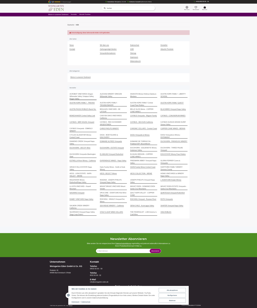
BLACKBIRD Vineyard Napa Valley (173, 109)
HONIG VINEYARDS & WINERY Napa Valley (172, 175)
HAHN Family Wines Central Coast (142, 167)
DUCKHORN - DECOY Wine (80, 148)
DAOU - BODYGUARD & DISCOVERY (109, 136)
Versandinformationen (108, 53)
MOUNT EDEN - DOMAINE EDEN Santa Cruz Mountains (142, 187)
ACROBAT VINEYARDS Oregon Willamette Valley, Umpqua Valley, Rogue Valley (82, 96)
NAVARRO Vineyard (77, 193)
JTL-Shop (198, 305)
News (72, 45)
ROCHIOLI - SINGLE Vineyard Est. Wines (112, 200)
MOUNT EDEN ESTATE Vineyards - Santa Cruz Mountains (174, 187)
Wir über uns (104, 45)
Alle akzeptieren (172, 290)
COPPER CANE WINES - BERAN (173, 128)
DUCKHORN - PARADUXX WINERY (174, 141)
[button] (187, 8)
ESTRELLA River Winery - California (83, 160)
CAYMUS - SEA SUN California (141, 122)
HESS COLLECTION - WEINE (141, 173)
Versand (70, 305)
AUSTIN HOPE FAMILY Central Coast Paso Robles (141, 104)
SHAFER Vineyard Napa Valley (172, 205)
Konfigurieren (172, 295)
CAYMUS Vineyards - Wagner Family (143, 115)
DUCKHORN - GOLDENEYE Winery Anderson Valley (143, 149)
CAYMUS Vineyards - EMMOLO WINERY (81, 130)
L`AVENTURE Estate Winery (171, 180)
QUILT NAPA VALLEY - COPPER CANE (142, 194)
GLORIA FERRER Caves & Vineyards (170, 162)
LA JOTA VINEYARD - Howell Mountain (80, 187)
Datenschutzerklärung (123, 243)
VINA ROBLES (166, 212)
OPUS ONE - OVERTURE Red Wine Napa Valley (113, 194)
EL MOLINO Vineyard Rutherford (111, 154)
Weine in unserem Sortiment (80, 77)
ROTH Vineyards (167, 199)
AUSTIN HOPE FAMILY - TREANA (82, 103)
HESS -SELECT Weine (108, 173)
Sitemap (133, 53)
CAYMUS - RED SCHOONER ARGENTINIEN (110, 123)
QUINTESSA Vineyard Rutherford (173, 193)
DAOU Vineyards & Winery (139, 135)
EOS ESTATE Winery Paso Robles (173, 154)
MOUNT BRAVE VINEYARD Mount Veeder (112, 187)
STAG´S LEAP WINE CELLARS (111, 212)
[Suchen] (104, 8)
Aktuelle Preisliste (84, 14)
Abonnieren (155, 251)
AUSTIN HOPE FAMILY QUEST (172, 103)
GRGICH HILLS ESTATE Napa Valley (81, 168)
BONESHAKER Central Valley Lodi (82, 115)
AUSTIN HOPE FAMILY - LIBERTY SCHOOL (173, 95)
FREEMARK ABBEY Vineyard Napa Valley (143, 162)
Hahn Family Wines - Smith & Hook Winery (112, 168)
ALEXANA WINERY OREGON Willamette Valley (111, 95)
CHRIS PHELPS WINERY (109, 128)
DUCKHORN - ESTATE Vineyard (112, 148)
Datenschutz (134, 45)
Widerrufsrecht (135, 61)
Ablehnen (172, 300)
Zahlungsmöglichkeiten (108, 49)
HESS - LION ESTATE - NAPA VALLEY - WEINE (80, 175)
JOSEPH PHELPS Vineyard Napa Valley (142, 181)
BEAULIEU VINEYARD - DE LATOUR (110, 110)
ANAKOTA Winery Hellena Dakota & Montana (143, 95)
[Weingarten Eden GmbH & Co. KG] (56, 8)
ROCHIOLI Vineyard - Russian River (143, 199)
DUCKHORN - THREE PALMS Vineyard (172, 149)
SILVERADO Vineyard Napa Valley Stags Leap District (82, 213)
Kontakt (72, 49)
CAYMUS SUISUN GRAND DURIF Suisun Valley (173, 123)
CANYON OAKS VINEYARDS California (111, 117)
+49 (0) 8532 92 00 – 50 (202, 1)
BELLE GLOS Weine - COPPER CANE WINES (141, 110)
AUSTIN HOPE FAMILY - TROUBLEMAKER (109, 104)
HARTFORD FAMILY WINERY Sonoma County (172, 168)
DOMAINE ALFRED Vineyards (111, 141)
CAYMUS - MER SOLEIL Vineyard (82, 122)
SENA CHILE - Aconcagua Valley (142, 205)
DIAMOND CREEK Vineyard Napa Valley (82, 142)
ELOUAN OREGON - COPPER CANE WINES (141, 155)
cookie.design (190, 305)
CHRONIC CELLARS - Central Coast (143, 128)
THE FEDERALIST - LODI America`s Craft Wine (143, 213)
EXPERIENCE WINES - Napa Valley (113, 160)
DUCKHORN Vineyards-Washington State (83, 155)
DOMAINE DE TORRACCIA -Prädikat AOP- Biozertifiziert (140, 142)
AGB (132, 49)
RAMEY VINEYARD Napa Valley (81, 199)
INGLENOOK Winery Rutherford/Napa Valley (78, 181)
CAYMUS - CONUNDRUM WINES (173, 115)
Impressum (134, 57)
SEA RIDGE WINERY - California (112, 205)
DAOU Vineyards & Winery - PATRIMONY (171, 136)
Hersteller (74, 14)
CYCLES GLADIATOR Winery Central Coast (80, 136)
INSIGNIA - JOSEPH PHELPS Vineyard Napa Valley (111, 181)
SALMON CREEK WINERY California (79, 207)
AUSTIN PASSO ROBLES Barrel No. (83, 109)
